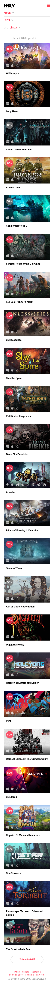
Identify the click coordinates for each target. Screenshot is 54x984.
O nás (17, 972)
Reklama (29, 975)
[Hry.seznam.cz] (9, 6)
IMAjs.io (40, 975)
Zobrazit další (27, 959)
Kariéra (25, 972)
